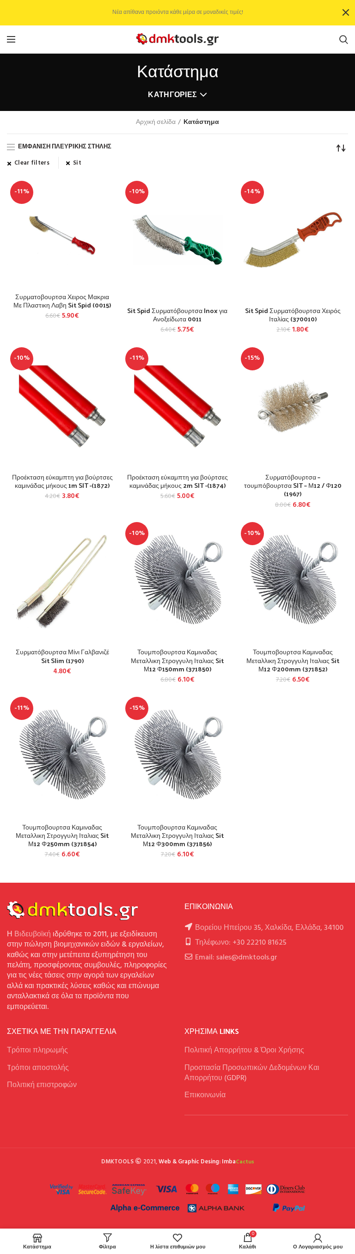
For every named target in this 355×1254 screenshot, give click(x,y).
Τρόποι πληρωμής (37, 1051)
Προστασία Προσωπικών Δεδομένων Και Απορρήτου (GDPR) (251, 1073)
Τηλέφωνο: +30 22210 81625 (241, 943)
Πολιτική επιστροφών (42, 1085)
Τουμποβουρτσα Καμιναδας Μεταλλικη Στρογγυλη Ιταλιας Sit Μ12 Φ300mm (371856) (177, 835)
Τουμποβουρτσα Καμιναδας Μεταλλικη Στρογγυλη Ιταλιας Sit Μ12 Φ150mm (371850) (177, 660)
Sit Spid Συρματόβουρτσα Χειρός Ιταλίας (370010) (293, 315)
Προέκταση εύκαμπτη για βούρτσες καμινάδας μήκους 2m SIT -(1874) (177, 481)
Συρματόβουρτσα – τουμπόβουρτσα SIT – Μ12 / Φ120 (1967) (293, 485)
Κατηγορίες (172, 95)
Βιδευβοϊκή (32, 934)
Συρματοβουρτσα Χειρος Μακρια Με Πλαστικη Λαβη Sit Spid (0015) (62, 301)
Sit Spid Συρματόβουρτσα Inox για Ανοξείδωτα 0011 (177, 315)
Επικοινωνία (205, 1095)
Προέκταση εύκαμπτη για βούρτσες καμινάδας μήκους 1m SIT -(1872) (62, 481)
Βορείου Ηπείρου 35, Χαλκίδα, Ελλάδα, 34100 (269, 928)
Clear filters (31, 163)
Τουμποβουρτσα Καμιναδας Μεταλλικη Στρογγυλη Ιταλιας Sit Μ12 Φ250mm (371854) (62, 835)
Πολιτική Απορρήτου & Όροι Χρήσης (244, 1051)
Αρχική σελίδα (156, 122)
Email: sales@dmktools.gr (236, 958)
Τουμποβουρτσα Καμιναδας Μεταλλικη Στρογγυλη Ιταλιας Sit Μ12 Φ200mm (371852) (292, 660)
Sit (77, 163)
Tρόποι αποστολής (38, 1068)
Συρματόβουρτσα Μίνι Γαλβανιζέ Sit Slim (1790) (62, 656)
